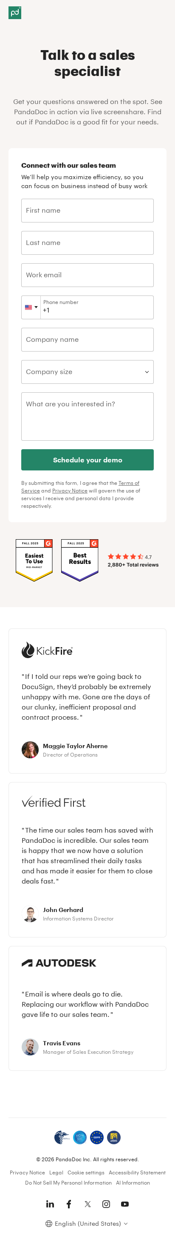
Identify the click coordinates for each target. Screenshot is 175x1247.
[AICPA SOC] (80, 1137)
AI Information (133, 1182)
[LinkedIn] (50, 1204)
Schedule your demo (87, 460)
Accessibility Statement (137, 1172)
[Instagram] (106, 1204)
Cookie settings (86, 1172)
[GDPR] (97, 1137)
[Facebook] (69, 1204)
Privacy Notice (70, 490)
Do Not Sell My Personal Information (68, 1182)
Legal (56, 1172)
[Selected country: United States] (31, 307)
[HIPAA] (62, 1137)
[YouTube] (125, 1204)
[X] (87, 1204)
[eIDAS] (114, 1137)
